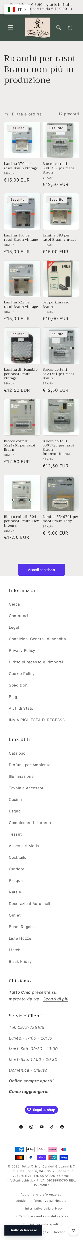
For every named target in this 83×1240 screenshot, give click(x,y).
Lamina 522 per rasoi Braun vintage (21, 304)
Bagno (15, 811)
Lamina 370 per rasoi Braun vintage (21, 166)
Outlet (15, 915)
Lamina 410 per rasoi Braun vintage (21, 237)
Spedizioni (19, 685)
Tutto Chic (30, 1166)
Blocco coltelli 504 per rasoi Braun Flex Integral (21, 521)
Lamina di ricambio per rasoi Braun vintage (21, 374)
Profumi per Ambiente (29, 765)
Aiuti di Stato (21, 708)
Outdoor (16, 869)
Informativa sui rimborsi (49, 1200)
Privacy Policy (22, 650)
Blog (13, 697)
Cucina (15, 799)
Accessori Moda (24, 846)
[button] (11, 28)
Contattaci (18, 616)
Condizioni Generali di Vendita (37, 639)
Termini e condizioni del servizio (44, 1216)
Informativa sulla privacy (44, 1208)
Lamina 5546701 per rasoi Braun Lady (61, 519)
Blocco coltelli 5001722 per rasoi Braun (58, 168)
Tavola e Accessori (26, 788)
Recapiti (60, 1232)
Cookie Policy (22, 673)
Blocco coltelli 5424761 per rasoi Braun (58, 374)
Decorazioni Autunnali (29, 903)
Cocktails (17, 857)
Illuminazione (21, 776)
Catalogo (17, 753)
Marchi (15, 950)
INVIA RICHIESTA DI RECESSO (37, 720)
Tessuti (16, 834)
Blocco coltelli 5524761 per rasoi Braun (19, 445)
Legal (14, 627)
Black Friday (20, 961)
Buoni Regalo (21, 927)
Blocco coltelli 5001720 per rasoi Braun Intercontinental (58, 447)
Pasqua (16, 880)
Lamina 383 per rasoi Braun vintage (60, 237)
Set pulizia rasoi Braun (57, 304)
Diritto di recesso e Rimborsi (36, 662)
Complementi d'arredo (30, 822)
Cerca (14, 604)
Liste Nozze (20, 938)
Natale (15, 892)
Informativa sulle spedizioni (44, 1224)
